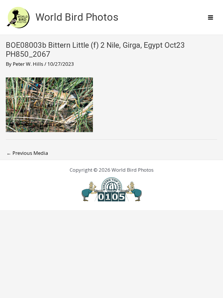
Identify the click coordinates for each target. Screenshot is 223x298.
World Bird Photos (76, 17)
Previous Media (27, 153)
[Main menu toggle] (210, 17)
